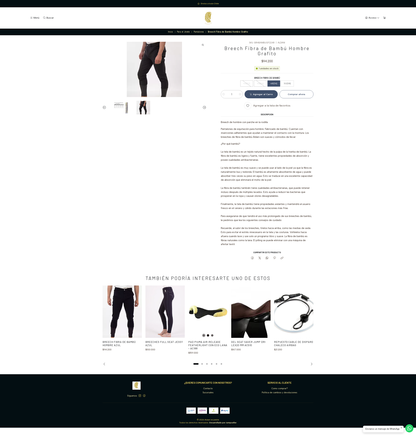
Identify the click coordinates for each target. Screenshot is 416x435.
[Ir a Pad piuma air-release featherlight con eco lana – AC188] (208, 312)
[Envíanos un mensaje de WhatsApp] (409, 428)
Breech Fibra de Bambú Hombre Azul (119, 343)
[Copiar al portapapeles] (281, 258)
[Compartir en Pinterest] (274, 258)
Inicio (170, 32)
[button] (196, 364)
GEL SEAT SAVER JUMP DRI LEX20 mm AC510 (248, 343)
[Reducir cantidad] (223, 94)
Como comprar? (279, 388)
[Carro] (385, 18)
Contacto (208, 388)
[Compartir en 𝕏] (259, 258)
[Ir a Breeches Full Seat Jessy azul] (165, 312)
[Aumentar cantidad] (240, 94)
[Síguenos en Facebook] (144, 395)
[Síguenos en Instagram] (139, 395)
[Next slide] (203, 107)
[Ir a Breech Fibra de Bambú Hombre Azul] (122, 312)
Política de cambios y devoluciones (279, 392)
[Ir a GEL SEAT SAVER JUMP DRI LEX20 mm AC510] (251, 312)
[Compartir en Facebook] (252, 258)
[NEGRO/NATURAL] (212, 335)
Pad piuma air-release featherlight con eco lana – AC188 (207, 345)
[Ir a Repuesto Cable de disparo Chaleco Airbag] (293, 312)
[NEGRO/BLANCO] (203, 335)
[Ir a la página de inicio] (208, 18)
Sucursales (208, 392)
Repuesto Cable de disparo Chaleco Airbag (293, 343)
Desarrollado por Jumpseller (222, 423)
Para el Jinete (183, 32)
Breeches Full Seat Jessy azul (164, 343)
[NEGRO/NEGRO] (208, 335)
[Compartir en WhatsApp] (267, 258)
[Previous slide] (105, 107)
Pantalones (199, 32)
